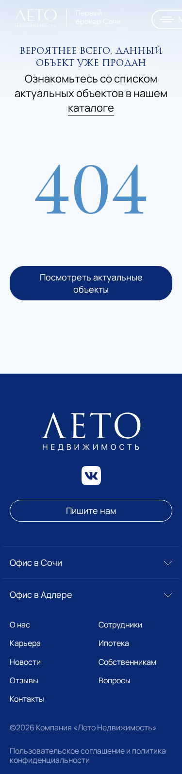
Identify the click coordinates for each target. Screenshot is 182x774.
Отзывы (24, 680)
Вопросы (115, 680)
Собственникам (127, 662)
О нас (20, 624)
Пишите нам (91, 510)
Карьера (25, 643)
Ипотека (114, 643)
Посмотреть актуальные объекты (90, 283)
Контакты (27, 698)
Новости (25, 662)
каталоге (91, 107)
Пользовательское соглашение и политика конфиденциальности (88, 755)
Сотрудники (120, 624)
